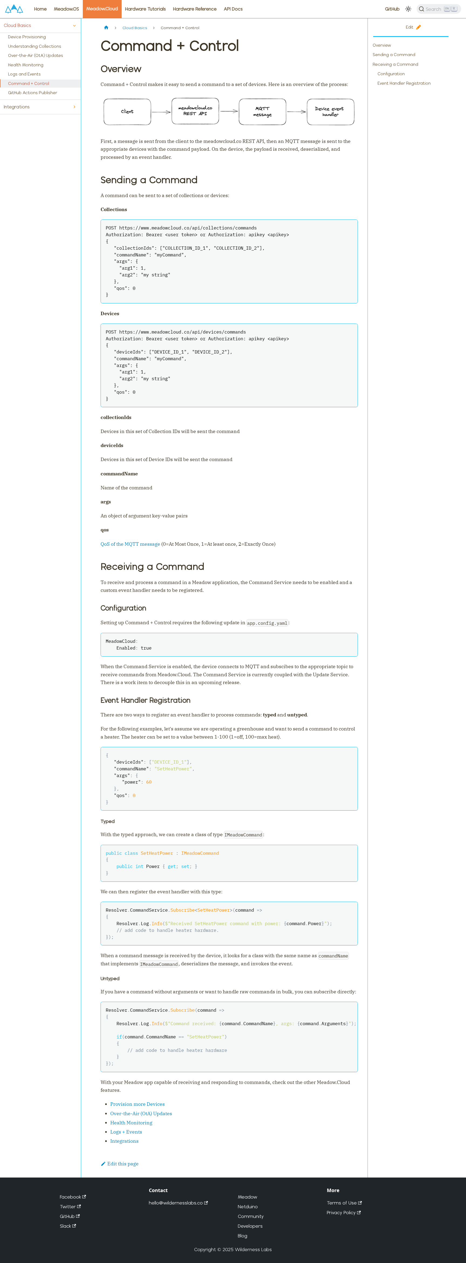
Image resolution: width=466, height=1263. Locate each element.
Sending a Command (394, 54)
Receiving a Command (395, 64)
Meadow (247, 1197)
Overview (382, 45)
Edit (409, 27)
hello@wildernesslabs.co (176, 1203)
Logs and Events (24, 74)
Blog (242, 1235)
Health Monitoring (25, 64)
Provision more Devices (137, 1104)
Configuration (391, 73)
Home (40, 9)
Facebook (70, 1197)
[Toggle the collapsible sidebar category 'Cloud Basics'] (74, 25)
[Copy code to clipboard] (350, 227)
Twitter (68, 1206)
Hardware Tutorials (145, 9)
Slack (65, 1226)
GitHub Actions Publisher (32, 92)
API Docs (233, 9)
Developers (250, 1226)
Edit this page (123, 1164)
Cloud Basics (17, 25)
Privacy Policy (341, 1212)
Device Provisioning (27, 36)
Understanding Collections (34, 46)
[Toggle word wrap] (339, 1009)
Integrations (17, 106)
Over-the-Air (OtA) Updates (35, 55)
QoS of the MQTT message (130, 544)
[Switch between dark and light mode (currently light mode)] (408, 9)
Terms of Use (342, 1203)
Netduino (248, 1206)
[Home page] (106, 28)
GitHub (392, 9)
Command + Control (28, 83)
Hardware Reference (195, 9)
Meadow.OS (66, 9)
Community (251, 1216)
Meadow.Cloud (102, 8)
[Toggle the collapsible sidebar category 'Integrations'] (74, 106)
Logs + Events (126, 1132)
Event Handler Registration (404, 83)
